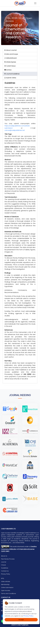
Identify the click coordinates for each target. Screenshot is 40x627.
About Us (4, 556)
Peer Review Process (8, 559)
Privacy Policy (28, 616)
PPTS (2, 578)
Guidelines (4, 568)
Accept (21, 620)
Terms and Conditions (8, 593)
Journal (3, 562)
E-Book (3, 565)
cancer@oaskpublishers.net (15, 130)
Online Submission (7, 587)
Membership (5, 584)
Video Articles (5, 581)
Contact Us (5, 571)
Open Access (5, 590)
